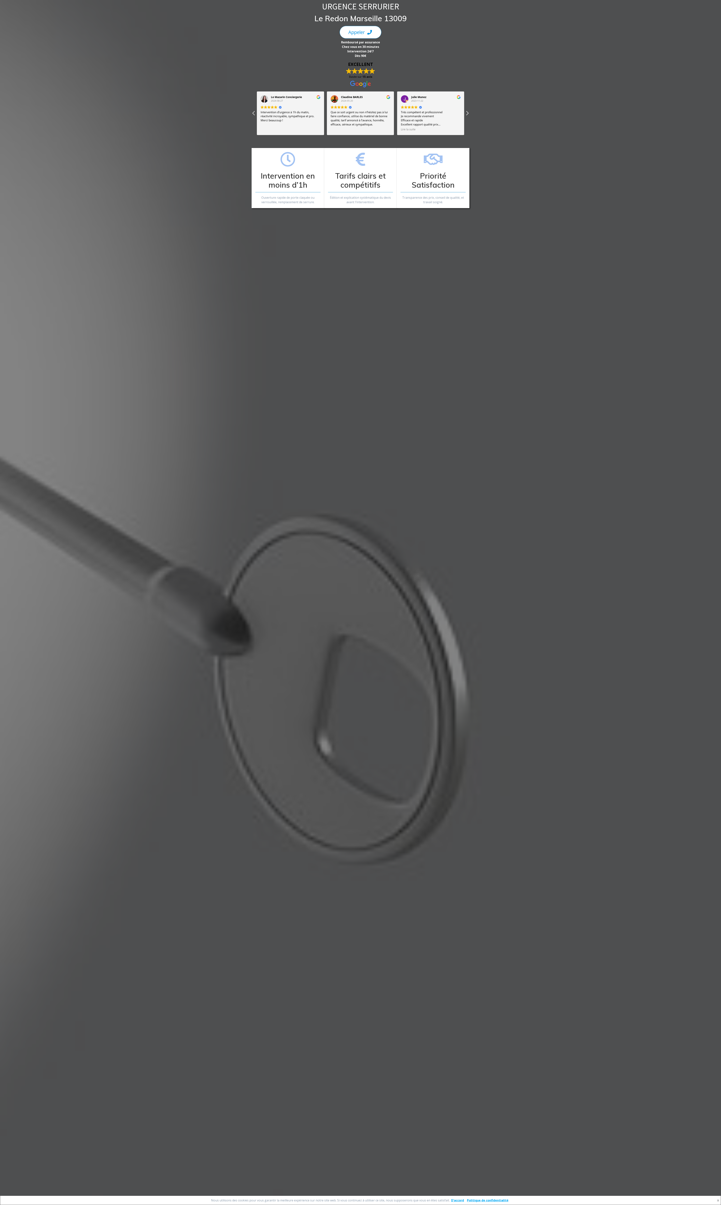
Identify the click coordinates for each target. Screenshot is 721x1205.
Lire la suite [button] (338, 129)
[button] (467, 114)
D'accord (457, 1200)
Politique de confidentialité (487, 1200)
